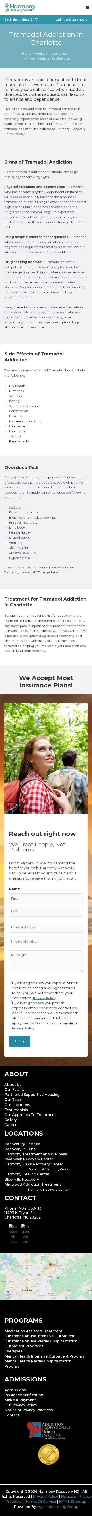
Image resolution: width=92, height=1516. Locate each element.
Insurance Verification (23, 1395)
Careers (11, 1125)
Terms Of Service (40, 1502)
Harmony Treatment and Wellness (35, 1154)
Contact (11, 1415)
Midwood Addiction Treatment (32, 1184)
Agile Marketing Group (58, 1507)
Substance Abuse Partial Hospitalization (40, 1341)
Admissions (15, 1390)
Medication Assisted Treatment (33, 1331)
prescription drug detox (38, 636)
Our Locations (17, 1105)
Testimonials (16, 1110)
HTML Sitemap (72, 1502)
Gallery (10, 1120)
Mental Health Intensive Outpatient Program (45, 1356)
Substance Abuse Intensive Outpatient (39, 1336)
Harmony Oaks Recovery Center (33, 1164)
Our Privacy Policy (20, 1405)
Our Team (13, 1100)
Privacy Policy (45, 1496)
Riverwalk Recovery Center (28, 1159)
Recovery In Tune (20, 1149)
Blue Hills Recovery (21, 1179)
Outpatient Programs (24, 1346)
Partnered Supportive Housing (32, 1095)
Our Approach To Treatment (30, 1115)
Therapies (13, 1351)
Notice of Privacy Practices (28, 1410)
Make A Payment (20, 1400)
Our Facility (14, 1089)
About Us (13, 1085)
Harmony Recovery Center (48, 1189)
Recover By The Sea (22, 1144)
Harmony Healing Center (26, 1174)
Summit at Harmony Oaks (48, 1169)
